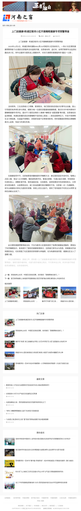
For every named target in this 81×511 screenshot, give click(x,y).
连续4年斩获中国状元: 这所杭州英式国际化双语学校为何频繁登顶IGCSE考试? (43, 439)
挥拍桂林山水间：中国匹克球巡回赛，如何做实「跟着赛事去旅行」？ (35, 275)
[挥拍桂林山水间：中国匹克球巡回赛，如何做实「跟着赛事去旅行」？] (31, 292)
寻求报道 (36, 505)
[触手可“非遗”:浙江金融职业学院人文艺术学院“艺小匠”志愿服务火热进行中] (50, 292)
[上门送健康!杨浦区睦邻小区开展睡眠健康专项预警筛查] (12, 292)
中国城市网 (44, 498)
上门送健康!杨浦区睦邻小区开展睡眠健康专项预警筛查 (35, 320)
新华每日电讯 (35, 498)
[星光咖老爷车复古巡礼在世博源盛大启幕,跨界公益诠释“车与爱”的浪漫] (10, 452)
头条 (13, 25)
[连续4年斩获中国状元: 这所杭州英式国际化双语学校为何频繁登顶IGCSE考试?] (10, 441)
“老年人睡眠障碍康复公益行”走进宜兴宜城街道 (22, 411)
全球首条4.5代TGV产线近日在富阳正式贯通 (21, 394)
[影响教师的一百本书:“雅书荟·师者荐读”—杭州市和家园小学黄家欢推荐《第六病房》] (10, 463)
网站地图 (21, 505)
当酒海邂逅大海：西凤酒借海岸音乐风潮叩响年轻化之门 (26, 402)
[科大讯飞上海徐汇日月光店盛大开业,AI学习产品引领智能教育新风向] (10, 474)
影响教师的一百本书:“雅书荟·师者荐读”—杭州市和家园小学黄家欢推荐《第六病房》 (45, 461)
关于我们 (28, 505)
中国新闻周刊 (72, 498)
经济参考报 (16, 498)
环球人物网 (40, 501)
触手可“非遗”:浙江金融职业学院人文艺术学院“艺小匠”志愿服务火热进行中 (41, 341)
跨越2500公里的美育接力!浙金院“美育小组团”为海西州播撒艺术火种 (39, 352)
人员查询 (60, 505)
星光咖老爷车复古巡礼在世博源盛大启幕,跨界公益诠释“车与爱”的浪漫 (40, 450)
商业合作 (44, 505)
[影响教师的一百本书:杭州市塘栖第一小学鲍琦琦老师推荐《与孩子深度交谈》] (10, 366)
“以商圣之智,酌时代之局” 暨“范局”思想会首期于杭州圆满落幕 (27, 419)
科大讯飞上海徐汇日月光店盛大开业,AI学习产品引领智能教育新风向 (39, 471)
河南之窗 (18, 18)
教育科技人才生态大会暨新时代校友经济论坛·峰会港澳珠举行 (27, 385)
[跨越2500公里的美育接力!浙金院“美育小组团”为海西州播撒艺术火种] (68, 292)
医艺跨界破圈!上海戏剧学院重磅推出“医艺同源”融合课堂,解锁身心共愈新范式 (38, 278)
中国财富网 (53, 498)
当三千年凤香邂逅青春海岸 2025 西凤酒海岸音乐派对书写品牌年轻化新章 (41, 482)
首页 (4, 25)
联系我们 (52, 505)
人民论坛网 (62, 498)
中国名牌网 (25, 498)
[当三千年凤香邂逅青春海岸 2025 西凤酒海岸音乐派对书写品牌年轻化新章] (10, 485)
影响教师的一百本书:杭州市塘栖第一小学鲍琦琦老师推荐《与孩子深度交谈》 (43, 363)
